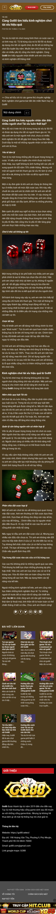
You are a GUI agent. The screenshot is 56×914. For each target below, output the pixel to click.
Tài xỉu (4, 17)
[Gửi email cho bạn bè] (30, 612)
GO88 (23, 850)
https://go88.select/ (20, 832)
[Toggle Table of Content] (25, 113)
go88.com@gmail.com (20, 845)
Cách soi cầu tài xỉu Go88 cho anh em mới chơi (9, 685)
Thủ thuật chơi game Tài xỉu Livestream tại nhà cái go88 (45, 645)
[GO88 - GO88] (16, 7)
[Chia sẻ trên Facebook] (20, 612)
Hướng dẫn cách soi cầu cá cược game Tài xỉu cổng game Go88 (46, 687)
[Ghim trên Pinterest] (35, 612)
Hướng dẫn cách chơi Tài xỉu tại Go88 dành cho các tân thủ (28, 728)
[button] (4, 7)
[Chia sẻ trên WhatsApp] (15, 612)
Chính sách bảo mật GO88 (37, 890)
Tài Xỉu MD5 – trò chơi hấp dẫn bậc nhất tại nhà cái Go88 (9, 728)
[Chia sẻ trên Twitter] (25, 612)
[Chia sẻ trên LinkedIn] (40, 612)
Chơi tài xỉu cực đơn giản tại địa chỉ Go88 (27, 644)
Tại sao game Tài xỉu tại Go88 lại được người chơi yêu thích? (8, 645)
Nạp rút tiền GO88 (15, 890)
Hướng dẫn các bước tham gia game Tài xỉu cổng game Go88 (28, 687)
